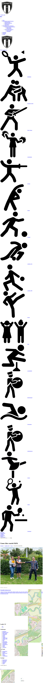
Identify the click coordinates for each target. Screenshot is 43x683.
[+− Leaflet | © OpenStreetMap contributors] (21, 610)
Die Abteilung (5, 21)
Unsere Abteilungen (3, 50)
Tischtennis (29, 531)
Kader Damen (9, 28)
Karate (28, 317)
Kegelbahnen (2, 535)
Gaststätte (2, 534)
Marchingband (29, 397)
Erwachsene (7, 26)
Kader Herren (9, 27)
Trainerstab (8, 31)
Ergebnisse (4, 32)
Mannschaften (5, 25)
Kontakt (4, 34)
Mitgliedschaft (2, 533)
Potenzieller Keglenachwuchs (5, 590)
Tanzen (28, 477)
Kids (28, 344)
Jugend (6, 29)
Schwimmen (29, 424)
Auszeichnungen (7, 22)
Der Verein (2, 532)
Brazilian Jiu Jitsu (30, 103)
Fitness (28, 210)
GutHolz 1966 (29, 290)
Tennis (28, 504)
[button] (22, 680)
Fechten (28, 183)
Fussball (28, 237)
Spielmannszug (30, 451)
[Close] (0, 49)
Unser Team (7, 24)
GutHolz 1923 (7, 545)
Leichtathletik (29, 370)
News (3, 20)
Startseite (1, 545)
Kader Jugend (9, 30)
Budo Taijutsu (29, 130)
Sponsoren (4, 33)
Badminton (29, 76)
